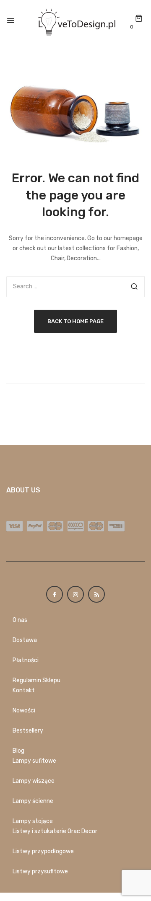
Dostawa (25, 640)
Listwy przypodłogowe (43, 851)
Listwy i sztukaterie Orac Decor (55, 831)
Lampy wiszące (34, 780)
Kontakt (24, 690)
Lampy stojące (33, 821)
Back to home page (75, 321)
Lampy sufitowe (34, 760)
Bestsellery (28, 730)
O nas (20, 620)
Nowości (24, 710)
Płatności (26, 660)
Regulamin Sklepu (36, 680)
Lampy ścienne (33, 801)
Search (134, 287)
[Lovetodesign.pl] (75, 21)
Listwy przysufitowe (40, 871)
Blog (18, 750)
